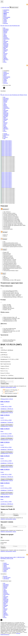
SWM (4, 48)
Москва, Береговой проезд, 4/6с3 (8, 557)
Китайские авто (16, 25)
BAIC (4, 56)
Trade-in (5, 14)
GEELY (5, 35)
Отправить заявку (4, 383)
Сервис (5, 19)
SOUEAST (5, 45)
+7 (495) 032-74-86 (5, 7)
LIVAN (5, 54)
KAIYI (4, 57)
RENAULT (5, 30)
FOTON (5, 32)
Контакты (5, 23)
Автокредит (6, 12)
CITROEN (5, 46)
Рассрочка (5, 18)
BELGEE (5, 47)
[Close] (2, 512)
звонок (14, 7)
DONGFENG (6, 38)
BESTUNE (5, 43)
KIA (4, 27)
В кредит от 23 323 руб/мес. (7, 411)
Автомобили (6, 9)
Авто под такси (8, 25)
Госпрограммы (6, 17)
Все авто (3, 25)
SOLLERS (5, 41)
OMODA (5, 58)
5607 (4, 138)
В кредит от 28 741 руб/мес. (7, 424)
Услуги (5, 22)
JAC (4, 60)
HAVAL (5, 36)
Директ (5, 565)
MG (4, 52)
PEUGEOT (5, 59)
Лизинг (5, 11)
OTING (5, 51)
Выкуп (4, 16)
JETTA (4, 62)
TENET (5, 42)
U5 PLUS (5, 137)
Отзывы (5, 20)
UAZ (4, 34)
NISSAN (5, 31)
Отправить (16, 515)
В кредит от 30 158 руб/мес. (7, 438)
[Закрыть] (2, 68)
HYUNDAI (5, 29)
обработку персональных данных (8, 387)
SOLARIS (5, 49)
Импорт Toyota (23, 94)
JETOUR (5, 53)
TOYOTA (5, 37)
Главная (5, 133)
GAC (4, 40)
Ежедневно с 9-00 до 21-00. (7, 558)
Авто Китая (6, 578)
